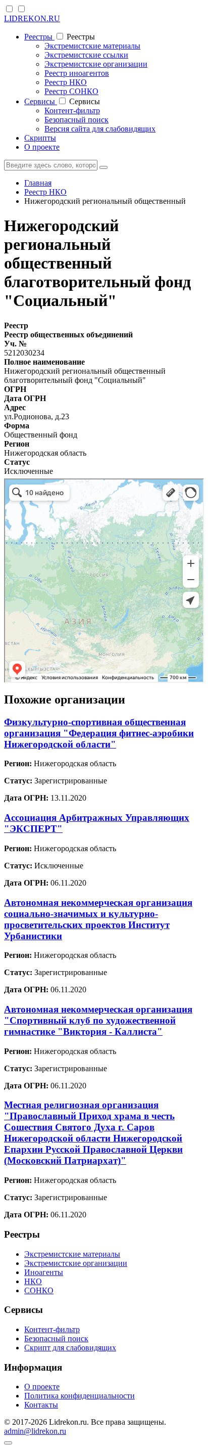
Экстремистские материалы (92, 45)
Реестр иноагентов (76, 73)
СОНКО (39, 1290)
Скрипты (40, 138)
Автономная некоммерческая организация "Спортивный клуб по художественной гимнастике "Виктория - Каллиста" (98, 1020)
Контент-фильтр (72, 110)
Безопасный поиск (76, 119)
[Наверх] (8, 1442)
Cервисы (40, 101)
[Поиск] (103, 167)
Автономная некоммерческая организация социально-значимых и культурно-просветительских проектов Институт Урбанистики (98, 919)
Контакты (41, 1404)
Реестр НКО (65, 82)
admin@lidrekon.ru (35, 1431)
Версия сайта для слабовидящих (99, 128)
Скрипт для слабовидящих (70, 1347)
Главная (37, 183)
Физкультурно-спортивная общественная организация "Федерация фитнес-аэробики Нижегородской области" (99, 733)
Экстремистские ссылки (86, 55)
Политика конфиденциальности (79, 1395)
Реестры (39, 36)
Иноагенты (43, 1272)
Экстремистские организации (95, 64)
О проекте (42, 147)
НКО (33, 1281)
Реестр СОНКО (71, 91)
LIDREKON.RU (32, 18)
